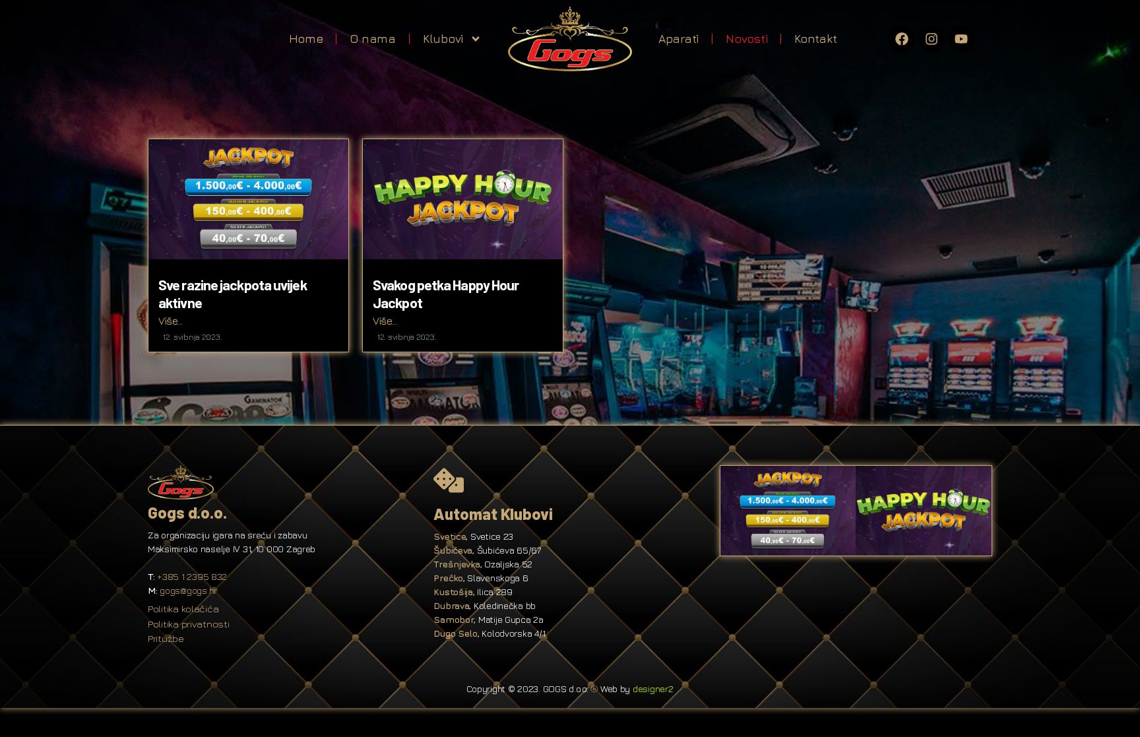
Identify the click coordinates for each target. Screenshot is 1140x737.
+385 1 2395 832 (192, 576)
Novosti (746, 39)
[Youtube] (961, 39)
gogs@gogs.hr (188, 590)
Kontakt (815, 39)
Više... (170, 321)
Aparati (678, 39)
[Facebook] (902, 39)
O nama (372, 39)
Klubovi (443, 39)
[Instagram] (931, 39)
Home (306, 39)
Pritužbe (166, 638)
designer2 (653, 688)
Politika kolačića (183, 608)
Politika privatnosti (189, 623)
